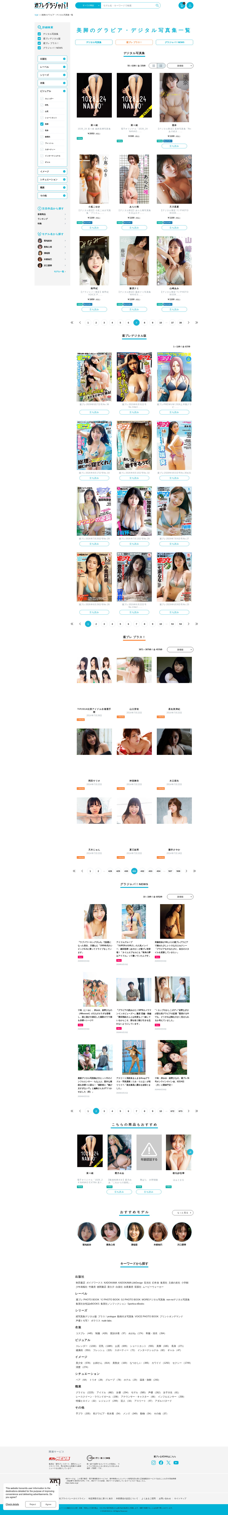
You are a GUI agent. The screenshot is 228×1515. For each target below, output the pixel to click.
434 (158, 871)
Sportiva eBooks (135, 1303)
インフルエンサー (172, 1396)
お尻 (46, 111)
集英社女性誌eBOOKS (87, 1303)
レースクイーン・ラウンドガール (98, 1396)
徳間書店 (101, 1287)
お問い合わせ (165, 1499)
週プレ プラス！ (51, 43)
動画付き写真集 (125, 1316)
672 (172, 1111)
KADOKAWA (110, 1282)
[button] (190, 1152)
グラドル (85, 1392)
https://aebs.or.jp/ (71, 1483)
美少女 (84, 1363)
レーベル (44, 67)
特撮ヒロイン (87, 1400)
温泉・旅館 (150, 1379)
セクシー (182, 1363)
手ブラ (84, 1413)
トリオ (96, 1379)
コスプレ (85, 1333)
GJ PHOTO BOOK (131, 1299)
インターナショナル (52, 156)
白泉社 (119, 1287)
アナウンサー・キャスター (139, 1396)
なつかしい (140, 1363)
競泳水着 (118, 1333)
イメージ (44, 171)
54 (180, 624)
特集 (40, 223)
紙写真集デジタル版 (86, 1316)
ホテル (131, 1379)
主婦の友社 (174, 1282)
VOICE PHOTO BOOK (147, 1316)
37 (172, 322)
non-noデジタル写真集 (178, 1299)
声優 (155, 1392)
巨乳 (46, 105)
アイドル (106, 1392)
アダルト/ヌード (163, 1400)
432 (142, 871)
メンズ (131, 1413)
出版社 (43, 59)
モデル (139, 1392)
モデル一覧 (59, 271)
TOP (36, 15)
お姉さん (102, 1363)
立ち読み (174, 146)
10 (160, 322)
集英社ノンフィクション (113, 1303)
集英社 (163, 1282)
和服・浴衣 (156, 1333)
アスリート (144, 1400)
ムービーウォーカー (153, 1287)
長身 (46, 130)
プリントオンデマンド (171, 1316)
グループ (114, 1379)
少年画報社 (81, 1287)
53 (172, 624)
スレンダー (49, 99)
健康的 (47, 137)
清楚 (82, 1367)
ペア (82, 1379)
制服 (102, 1333)
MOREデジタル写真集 (153, 1299)
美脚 (46, 124)
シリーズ (44, 75)
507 (170, 871)
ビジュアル (45, 91)
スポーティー (50, 149)
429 (118, 871)
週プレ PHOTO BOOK (87, 1299)
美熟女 (121, 1363)
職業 (42, 187)
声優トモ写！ (83, 1320)
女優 (123, 1392)
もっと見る (182, 1213)
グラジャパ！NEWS (53, 48)
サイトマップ (180, 1499)
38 (180, 322)
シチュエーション (49, 179)
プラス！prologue (107, 1316)
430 (126, 871)
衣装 (42, 83)
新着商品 (42, 214)
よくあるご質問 (148, 1499)
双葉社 (137, 1287)
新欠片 (110, 1287)
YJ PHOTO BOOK (110, 1299)
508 (178, 871)
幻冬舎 (155, 1282)
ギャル (47, 162)
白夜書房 (128, 1287)
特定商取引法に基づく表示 (101, 1499)
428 (110, 871)
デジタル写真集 (50, 34)
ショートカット (51, 118)
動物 (146, 1413)
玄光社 (147, 1282)
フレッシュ (49, 143)
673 (180, 1111)
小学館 (184, 1282)
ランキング (43, 219)
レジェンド (109, 1400)
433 (150, 871)
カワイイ (161, 1363)
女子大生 (171, 1392)
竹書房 (92, 1287)
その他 (43, 195)
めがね (137, 1333)
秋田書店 (80, 1282)
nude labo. (107, 1320)
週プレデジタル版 (51, 38)
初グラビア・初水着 (107, 1413)
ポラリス (95, 1320)
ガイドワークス (94, 1282)
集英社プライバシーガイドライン (70, 1499)
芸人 (127, 1400)
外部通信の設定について (127, 1499)
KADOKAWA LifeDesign (130, 1282)
